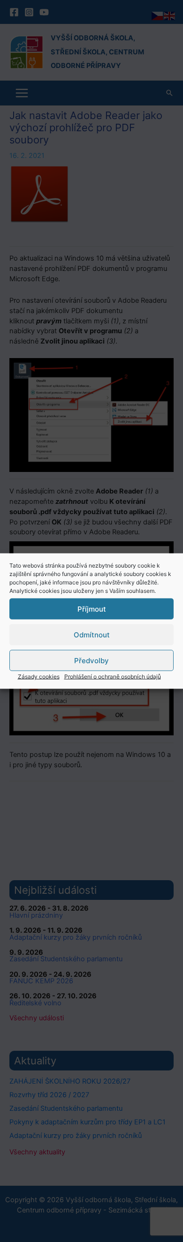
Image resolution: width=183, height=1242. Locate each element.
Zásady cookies (39, 676)
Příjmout (91, 608)
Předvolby (91, 660)
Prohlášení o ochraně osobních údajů (112, 676)
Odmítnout (92, 634)
